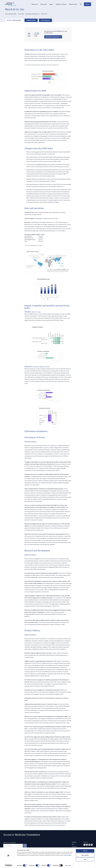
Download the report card (52, 37)
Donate (87, 4)
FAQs (73, 844)
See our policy (67, 855)
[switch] (37, 865)
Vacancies (74, 842)
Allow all (85, 850)
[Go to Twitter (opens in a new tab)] (84, 845)
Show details (68, 865)
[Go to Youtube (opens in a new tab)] (89, 845)
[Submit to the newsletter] (25, 845)
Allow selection (85, 855)
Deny (85, 859)
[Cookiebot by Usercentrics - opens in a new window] (8, 865)
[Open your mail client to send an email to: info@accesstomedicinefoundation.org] (92, 845)
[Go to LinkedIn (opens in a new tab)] (87, 845)
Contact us (74, 846)
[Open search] (81, 4)
